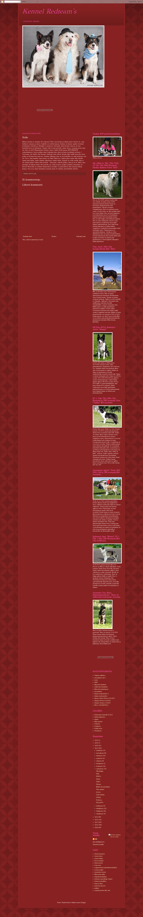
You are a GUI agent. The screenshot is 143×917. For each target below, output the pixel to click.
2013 (96, 817)
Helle (97, 774)
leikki (96, 682)
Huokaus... (99, 800)
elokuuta (99, 761)
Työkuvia (97, 724)
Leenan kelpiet (98, 870)
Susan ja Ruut (98, 883)
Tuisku (98, 781)
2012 (96, 819)
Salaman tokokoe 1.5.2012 (102, 703)
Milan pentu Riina (99, 874)
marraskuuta (100, 753)
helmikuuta (99, 811)
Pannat (98, 779)
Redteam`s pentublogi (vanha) (103, 879)
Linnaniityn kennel (100, 872)
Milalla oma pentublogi (103, 787)
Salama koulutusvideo (100, 696)
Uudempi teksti (27, 236)
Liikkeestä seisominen (101, 687)
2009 (97, 827)
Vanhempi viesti (80, 236)
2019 (96, 740)
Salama (96, 719)
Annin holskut (98, 858)
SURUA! (98, 776)
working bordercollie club (102, 890)
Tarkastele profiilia (98, 844)
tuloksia (98, 797)
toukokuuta (100, 769)
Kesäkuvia (97, 726)
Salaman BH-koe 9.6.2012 (102, 700)
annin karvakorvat (99, 886)
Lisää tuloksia (100, 794)
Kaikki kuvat (98, 728)
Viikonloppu (99, 771)
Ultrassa (98, 784)
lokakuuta (99, 755)
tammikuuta (100, 814)
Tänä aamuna (100, 789)
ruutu (96, 680)
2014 (96, 748)
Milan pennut (98, 721)
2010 (96, 825)
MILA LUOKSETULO (101, 705)
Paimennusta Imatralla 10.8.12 (103, 715)
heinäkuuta (99, 763)
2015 (96, 745)
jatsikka (96, 888)
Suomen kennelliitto (100, 881)
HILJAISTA (99, 802)
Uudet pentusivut (99, 854)
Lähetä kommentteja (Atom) (34, 239)
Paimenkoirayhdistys (100, 877)
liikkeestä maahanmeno (101, 689)
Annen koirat (98, 856)
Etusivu (54, 236)
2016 (96, 743)
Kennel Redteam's (49, 11)
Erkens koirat (98, 863)
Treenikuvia (97, 731)
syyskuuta (99, 758)
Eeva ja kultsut (98, 861)
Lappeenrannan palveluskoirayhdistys (105, 867)
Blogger (83, 902)
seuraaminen (98, 691)
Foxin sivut (97, 865)
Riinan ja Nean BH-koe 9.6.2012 (104, 698)
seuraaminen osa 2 (100, 678)
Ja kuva (98, 792)
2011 (96, 822)
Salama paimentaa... (100, 717)
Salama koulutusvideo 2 (101, 693)
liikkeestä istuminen (100, 684)
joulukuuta (99, 750)
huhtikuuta (99, 806)
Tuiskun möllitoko (99, 675)
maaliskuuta (100, 808)
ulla (96, 839)
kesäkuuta (99, 766)
